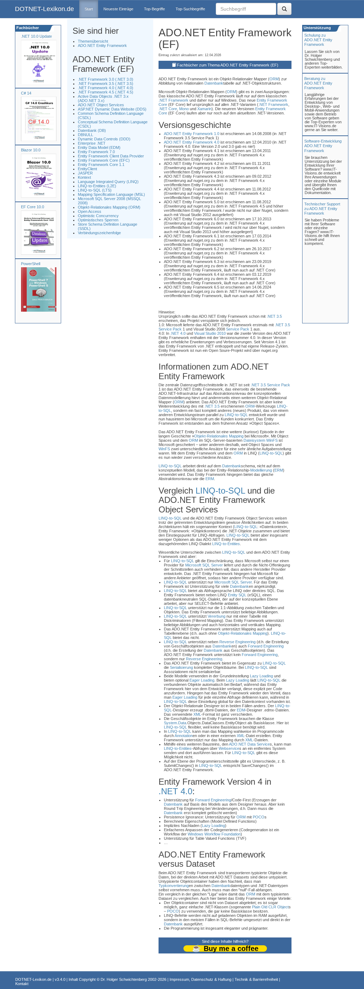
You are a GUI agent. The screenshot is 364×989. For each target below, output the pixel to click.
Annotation (184, 735)
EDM (241, 710)
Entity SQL (237, 595)
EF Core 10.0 (32, 207)
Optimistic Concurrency (98, 216)
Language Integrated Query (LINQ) (108, 181)
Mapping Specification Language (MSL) (111, 194)
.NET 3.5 (274, 316)
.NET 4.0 (178, 333)
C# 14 (26, 93)
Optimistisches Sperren (98, 220)
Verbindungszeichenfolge (99, 233)
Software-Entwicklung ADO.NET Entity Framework (323, 145)
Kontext (84, 177)
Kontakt (21, 984)
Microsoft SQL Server (204, 565)
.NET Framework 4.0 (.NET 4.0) (105, 88)
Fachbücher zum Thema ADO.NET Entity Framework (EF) (227, 65)
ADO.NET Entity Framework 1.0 (191, 133)
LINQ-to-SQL (236, 415)
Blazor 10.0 (31, 150)
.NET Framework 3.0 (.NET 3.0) (105, 79)
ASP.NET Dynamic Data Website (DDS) (112, 109)
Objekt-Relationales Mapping (218, 436)
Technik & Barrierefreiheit (256, 979)
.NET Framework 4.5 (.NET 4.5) (105, 92)
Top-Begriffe (154, 9)
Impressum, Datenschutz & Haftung (200, 979)
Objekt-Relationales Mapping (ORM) (109, 207)
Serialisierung (181, 667)
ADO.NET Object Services (101, 105)
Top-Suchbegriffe (190, 9)
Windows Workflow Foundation (214, 834)
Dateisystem (254, 440)
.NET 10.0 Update (36, 36)
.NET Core (168, 109)
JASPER (85, 173)
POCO (258, 817)
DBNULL (85, 135)
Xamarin (204, 109)
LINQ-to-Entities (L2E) (97, 186)
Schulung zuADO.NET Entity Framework (318, 40)
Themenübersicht (93, 41)
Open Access (89, 211)
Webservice (229, 748)
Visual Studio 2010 (210, 333)
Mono (184, 109)
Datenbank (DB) (92, 130)
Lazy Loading (261, 676)
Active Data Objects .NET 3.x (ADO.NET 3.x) (103, 98)
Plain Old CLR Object (270, 907)
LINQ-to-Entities (226, 544)
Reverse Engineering (237, 642)
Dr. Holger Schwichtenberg (124, 979)
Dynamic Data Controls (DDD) (104, 139)
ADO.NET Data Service (249, 744)
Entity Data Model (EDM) (99, 147)
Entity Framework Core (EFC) (104, 160)
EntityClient (87, 169)
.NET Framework (173, 100)
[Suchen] (284, 9)
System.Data (175, 723)
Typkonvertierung (174, 885)
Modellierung (261, 470)
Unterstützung (317, 28)
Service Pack (170, 329)
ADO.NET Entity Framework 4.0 (191, 142)
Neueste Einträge (118, 9)
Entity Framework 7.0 (96, 152)
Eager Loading (201, 680)
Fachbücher (27, 28)
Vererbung (216, 616)
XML (197, 714)
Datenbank (213, 83)
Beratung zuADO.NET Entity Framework (318, 83)
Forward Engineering (266, 646)
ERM (278, 470)
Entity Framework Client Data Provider (111, 156)
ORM (274, 79)
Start (89, 9)
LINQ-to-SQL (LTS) (95, 190)
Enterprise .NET (92, 143)
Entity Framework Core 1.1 (101, 164)
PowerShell (30, 264)
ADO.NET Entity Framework (102, 45)
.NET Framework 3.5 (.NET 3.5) (105, 83)
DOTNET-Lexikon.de (44, 8)
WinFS (272, 440)
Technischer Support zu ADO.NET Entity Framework (322, 208)
